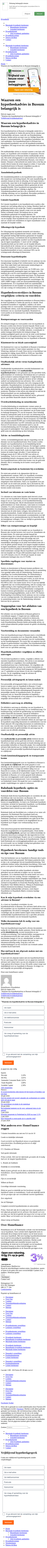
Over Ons (9, 1299)
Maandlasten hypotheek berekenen (17, 1339)
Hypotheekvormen (12, 35)
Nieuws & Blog (11, 38)
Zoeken (3, 1427)
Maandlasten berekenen (18, 27)
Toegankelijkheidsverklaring (15, 1303)
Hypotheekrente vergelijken (15, 1325)
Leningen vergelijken (13, 1327)
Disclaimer (9, 1297)
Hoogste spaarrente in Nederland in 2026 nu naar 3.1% (20, 1114)
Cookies (8, 1301)
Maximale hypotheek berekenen (17, 25)
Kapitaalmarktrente (12, 1355)
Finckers (20, 1409)
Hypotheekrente (11, 31)
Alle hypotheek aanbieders (19, 33)
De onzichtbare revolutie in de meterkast (15, 1104)
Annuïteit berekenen (17, 29)
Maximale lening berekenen (15, 1341)
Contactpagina (6, 1289)
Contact (8, 40)
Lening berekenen (11, 1357)
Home (7, 1529)
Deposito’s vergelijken (13, 1353)
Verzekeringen (10, 1543)
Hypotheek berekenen (13, 1337)
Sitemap (8, 1307)
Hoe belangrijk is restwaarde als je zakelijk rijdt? (18, 1118)
